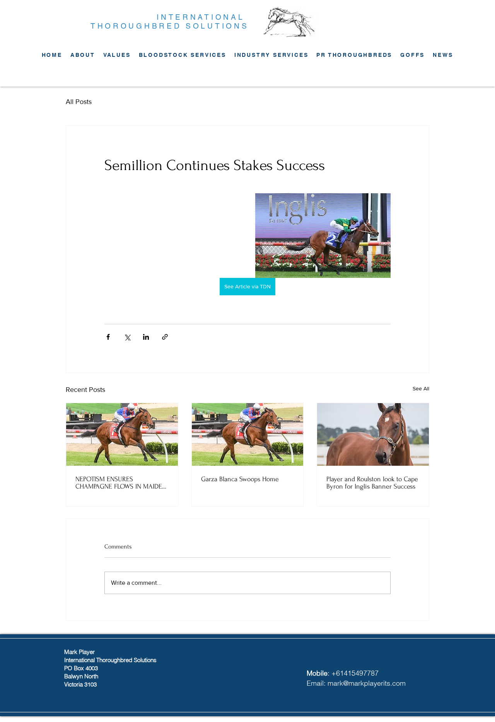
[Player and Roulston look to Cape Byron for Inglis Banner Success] (373, 434)
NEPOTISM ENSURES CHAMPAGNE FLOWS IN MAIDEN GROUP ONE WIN (120, 482)
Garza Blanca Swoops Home (240, 479)
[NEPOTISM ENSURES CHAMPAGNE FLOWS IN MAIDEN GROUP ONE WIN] (122, 434)
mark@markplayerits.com (367, 683)
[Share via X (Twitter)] (127, 337)
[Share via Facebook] (108, 337)
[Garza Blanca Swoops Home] (248, 434)
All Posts (79, 102)
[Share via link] (165, 337)
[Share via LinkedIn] (146, 337)
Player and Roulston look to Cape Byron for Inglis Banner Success (372, 482)
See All (421, 388)
